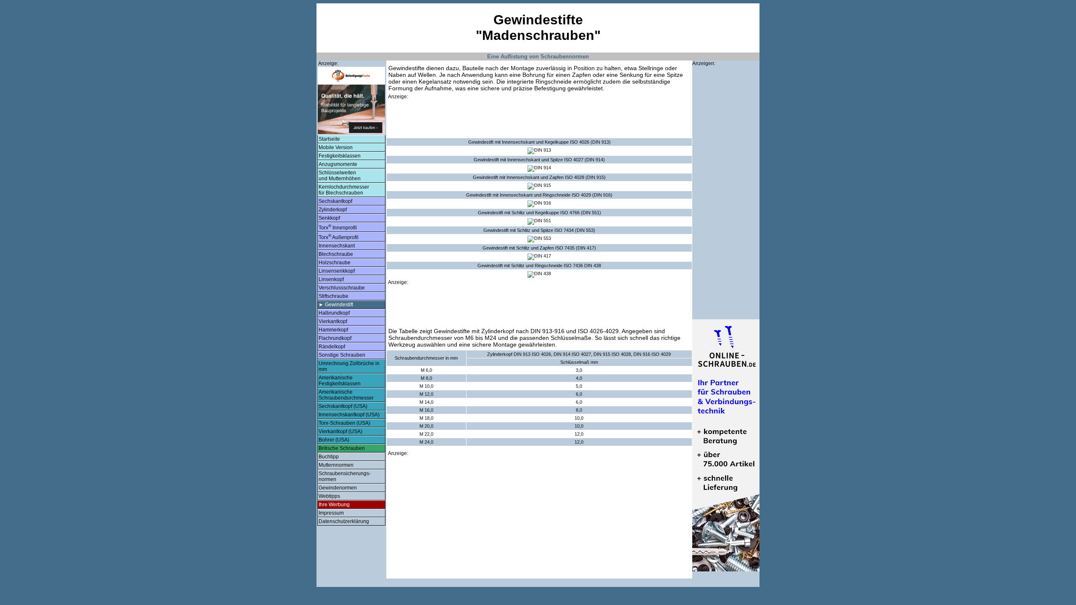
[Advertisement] (539, 119)
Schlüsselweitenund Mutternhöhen (340, 176)
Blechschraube (336, 254)
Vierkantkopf (333, 321)
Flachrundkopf (335, 338)
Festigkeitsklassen (340, 156)
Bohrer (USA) (334, 440)
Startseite (329, 139)
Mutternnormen (336, 465)
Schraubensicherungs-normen (345, 476)
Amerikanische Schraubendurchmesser (346, 395)
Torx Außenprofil (339, 236)
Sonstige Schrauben (342, 355)
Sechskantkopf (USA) (343, 406)
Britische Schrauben (342, 448)
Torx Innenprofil (338, 227)
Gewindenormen (338, 488)
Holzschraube (335, 263)
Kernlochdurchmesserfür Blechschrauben (344, 190)
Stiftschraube (333, 296)
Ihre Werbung (334, 505)
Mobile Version (336, 147)
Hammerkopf (333, 330)
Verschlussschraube (342, 288)
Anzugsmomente (338, 164)
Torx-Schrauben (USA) (344, 423)
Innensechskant (337, 246)
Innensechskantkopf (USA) (349, 415)
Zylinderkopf (333, 210)
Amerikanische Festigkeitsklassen (340, 381)
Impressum (331, 513)
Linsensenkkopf (337, 271)
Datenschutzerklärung (344, 521)
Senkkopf (329, 218)
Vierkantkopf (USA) (340, 431)
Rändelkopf (332, 347)
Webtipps (329, 496)
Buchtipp (329, 457)
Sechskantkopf (335, 201)
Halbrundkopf (334, 313)
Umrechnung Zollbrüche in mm (349, 366)
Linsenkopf (331, 279)
